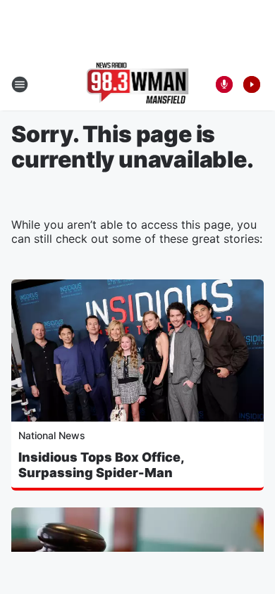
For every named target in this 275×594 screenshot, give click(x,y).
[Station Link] (138, 84)
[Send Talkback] (224, 84)
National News (51, 435)
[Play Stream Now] (251, 84)
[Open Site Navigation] (19, 84)
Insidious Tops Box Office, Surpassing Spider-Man (101, 465)
